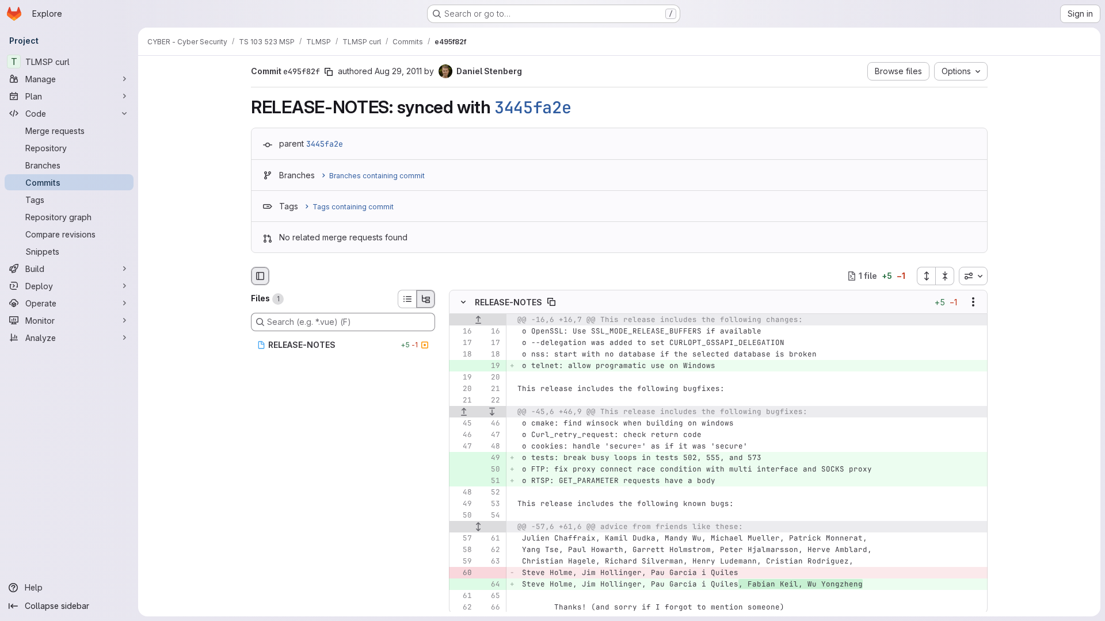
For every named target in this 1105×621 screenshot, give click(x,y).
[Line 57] (462, 538)
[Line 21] (490, 388)
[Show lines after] (492, 411)
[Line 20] (490, 377)
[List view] (407, 299)
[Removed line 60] (462, 572)
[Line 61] (490, 538)
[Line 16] (462, 331)
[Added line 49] (490, 457)
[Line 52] (490, 492)
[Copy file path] (551, 302)
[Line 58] (462, 549)
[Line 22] (490, 400)
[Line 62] (490, 549)
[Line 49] (462, 503)
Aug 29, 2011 (398, 71)
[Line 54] (490, 515)
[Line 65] (490, 595)
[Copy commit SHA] (329, 72)
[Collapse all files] (945, 276)
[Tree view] (426, 299)
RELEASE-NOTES (508, 301)
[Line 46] (490, 423)
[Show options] (973, 302)
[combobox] (973, 276)
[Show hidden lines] (477, 526)
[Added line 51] (490, 480)
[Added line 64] (490, 584)
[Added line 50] (490, 469)
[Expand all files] (926, 276)
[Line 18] (462, 354)
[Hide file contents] (463, 302)
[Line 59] (462, 561)
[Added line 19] (490, 365)
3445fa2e (532, 107)
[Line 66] (490, 607)
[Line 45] (462, 423)
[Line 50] (462, 515)
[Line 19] (462, 377)
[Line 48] (490, 446)
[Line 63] (490, 561)
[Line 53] (490, 503)
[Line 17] (462, 342)
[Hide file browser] (260, 276)
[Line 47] (490, 434)
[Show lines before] (477, 319)
